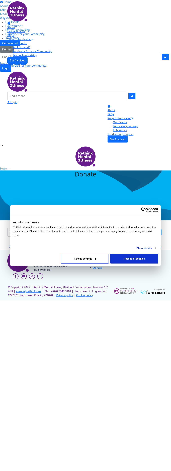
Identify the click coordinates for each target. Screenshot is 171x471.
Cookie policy (84, 295)
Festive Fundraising (25, 55)
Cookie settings (83, 258)
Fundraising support (120, 134)
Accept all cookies (134, 258)
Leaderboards (16, 31)
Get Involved (17, 60)
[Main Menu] (1, 145)
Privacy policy (64, 295)
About (11, 27)
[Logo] (17, 11)
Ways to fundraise (19, 39)
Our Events (20, 43)
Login (13, 102)
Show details (144, 248)
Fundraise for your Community (32, 51)
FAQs (10, 35)
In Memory (120, 130)
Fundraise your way (125, 126)
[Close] (9, 169)
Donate (97, 268)
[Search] (131, 96)
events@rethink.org (28, 291)
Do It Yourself (21, 47)
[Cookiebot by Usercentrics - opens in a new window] (143, 209)
